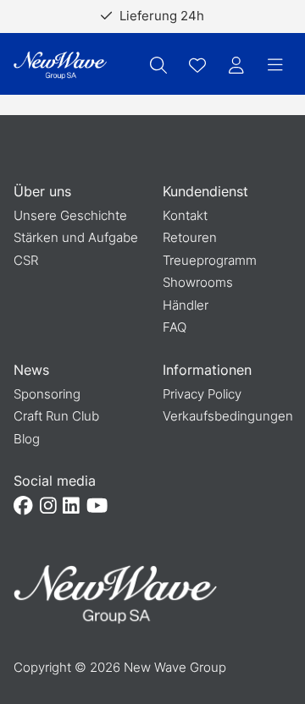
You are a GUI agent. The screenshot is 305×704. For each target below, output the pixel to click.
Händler (185, 305)
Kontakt (185, 215)
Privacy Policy (202, 394)
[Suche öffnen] (158, 65)
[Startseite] (60, 65)
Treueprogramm (210, 260)
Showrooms (198, 282)
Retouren (190, 237)
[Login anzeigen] (236, 65)
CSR (26, 260)
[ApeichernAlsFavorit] (197, 65)
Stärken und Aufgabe (76, 237)
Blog (27, 439)
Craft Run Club (56, 416)
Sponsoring (47, 394)
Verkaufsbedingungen (228, 416)
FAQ (174, 327)
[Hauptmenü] (275, 65)
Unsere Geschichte (70, 215)
